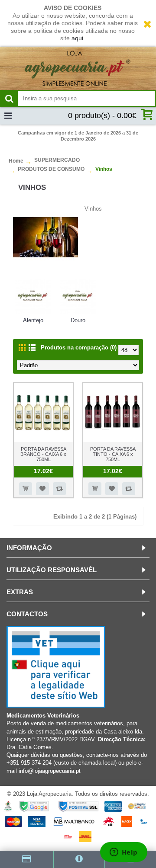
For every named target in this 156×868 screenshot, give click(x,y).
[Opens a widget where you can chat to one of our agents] (123, 853)
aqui (77, 38)
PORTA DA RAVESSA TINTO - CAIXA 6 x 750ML (113, 454)
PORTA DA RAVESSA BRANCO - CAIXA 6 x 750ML (43, 454)
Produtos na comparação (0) (79, 347)
